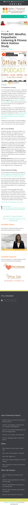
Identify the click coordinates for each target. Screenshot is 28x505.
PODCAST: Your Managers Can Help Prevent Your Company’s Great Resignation (13, 425)
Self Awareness (12, 209)
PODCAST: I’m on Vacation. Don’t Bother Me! (13, 434)
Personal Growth (5, 209)
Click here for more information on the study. (12, 202)
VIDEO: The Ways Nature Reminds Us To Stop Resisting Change (14, 219)
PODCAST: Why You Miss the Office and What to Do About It (13, 490)
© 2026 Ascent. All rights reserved (8, 500)
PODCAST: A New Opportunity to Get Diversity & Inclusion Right (13, 480)
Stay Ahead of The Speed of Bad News (12, 216)
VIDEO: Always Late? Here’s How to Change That (12, 449)
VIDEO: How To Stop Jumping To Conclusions (13, 453)
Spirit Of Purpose (10, 49)
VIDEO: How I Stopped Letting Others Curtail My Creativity (13, 460)
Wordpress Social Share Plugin (11, 502)
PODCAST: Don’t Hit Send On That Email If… (13, 494)
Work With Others (21, 209)
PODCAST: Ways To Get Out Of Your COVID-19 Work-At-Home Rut (13, 420)
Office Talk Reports (6, 206)
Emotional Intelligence (7, 208)
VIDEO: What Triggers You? (8, 456)
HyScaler (24, 500)
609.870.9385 (7, 1)
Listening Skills (21, 208)
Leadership (15, 208)
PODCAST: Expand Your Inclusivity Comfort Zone (12, 475)
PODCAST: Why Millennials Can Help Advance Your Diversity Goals (13, 485)
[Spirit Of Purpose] (14, 9)
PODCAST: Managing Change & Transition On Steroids (13, 438)
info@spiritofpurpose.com (18, 1)
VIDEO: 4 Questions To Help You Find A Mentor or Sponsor (13, 465)
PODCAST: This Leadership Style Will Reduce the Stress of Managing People (14, 430)
